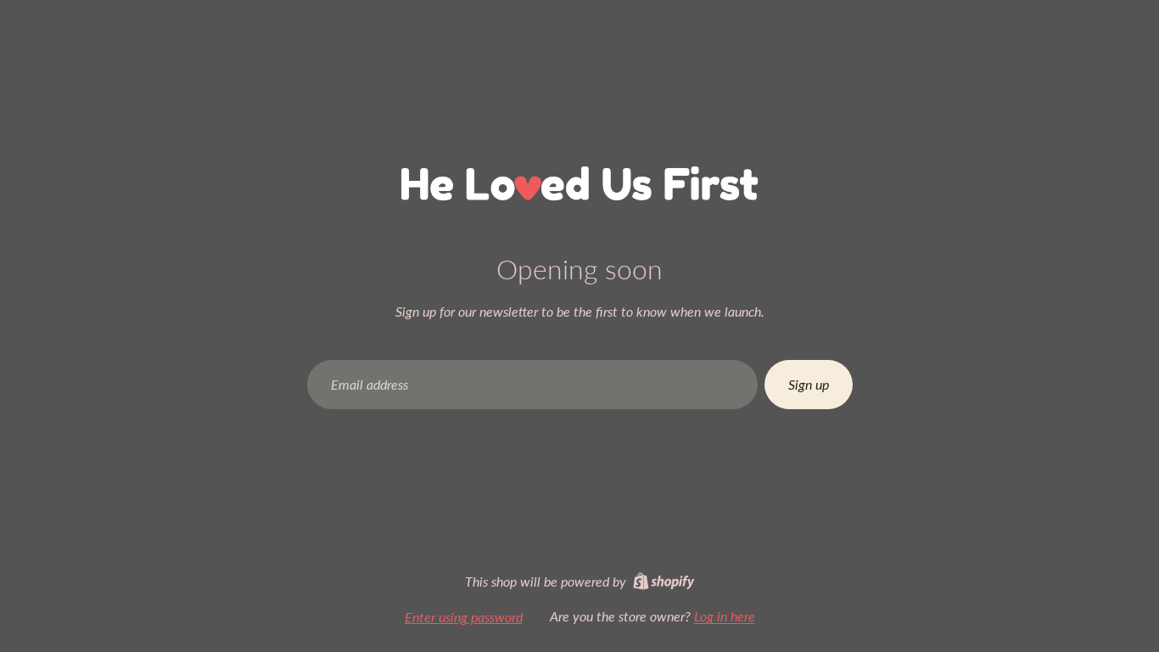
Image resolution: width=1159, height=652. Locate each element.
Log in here (724, 616)
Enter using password (464, 617)
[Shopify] (664, 581)
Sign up (808, 384)
